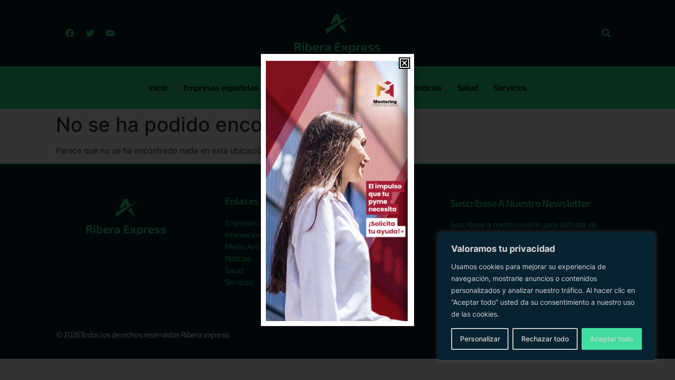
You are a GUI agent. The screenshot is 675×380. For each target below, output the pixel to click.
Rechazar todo (545, 338)
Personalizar (480, 338)
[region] (546, 296)
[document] (337, 190)
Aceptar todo (611, 338)
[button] (404, 63)
